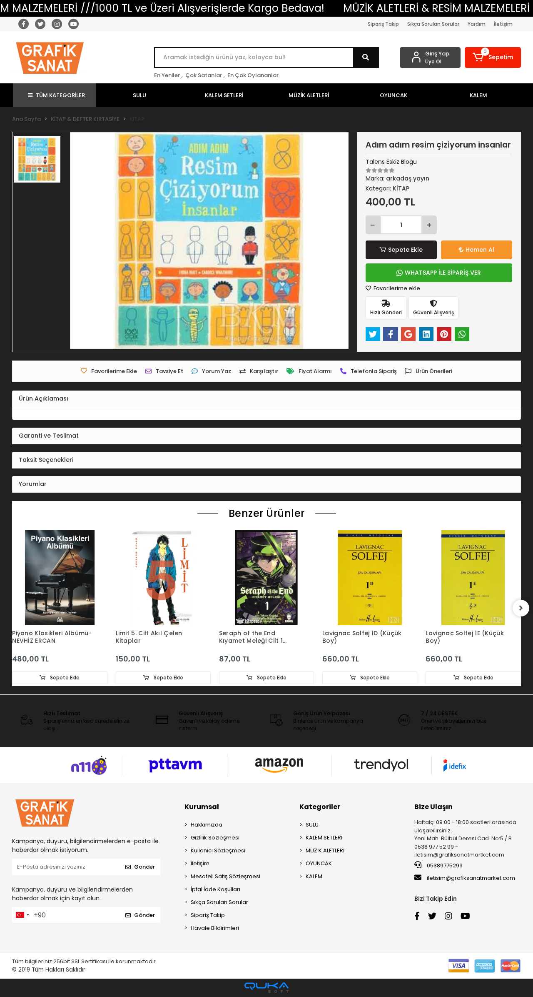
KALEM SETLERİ (324, 838)
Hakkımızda (206, 825)
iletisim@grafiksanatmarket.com (471, 878)
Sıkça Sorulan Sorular (433, 24)
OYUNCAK (319, 863)
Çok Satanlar (203, 75)
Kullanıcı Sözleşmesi (218, 850)
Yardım (477, 24)
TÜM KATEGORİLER (60, 95)
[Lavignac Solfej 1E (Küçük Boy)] (473, 577)
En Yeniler (167, 75)
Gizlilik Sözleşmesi (215, 838)
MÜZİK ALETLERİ (325, 850)
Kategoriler (319, 807)
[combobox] (22, 914)
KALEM (314, 876)
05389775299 (444, 865)
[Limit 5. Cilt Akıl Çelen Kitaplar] (163, 577)
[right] (520, 608)
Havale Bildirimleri (215, 928)
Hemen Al (480, 249)
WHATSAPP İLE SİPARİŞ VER (443, 272)
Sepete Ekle (405, 249)
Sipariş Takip (383, 24)
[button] (493, 57)
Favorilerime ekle (396, 288)
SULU (312, 825)
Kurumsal (201, 807)
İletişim (503, 24)
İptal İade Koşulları (215, 889)
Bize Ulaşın (433, 807)
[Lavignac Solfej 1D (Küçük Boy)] (369, 577)
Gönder (144, 867)
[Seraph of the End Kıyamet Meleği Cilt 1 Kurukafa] (266, 577)
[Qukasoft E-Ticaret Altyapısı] (266, 987)
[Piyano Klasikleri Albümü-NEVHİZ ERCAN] (59, 577)
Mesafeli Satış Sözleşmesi (225, 876)
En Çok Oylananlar (253, 75)
